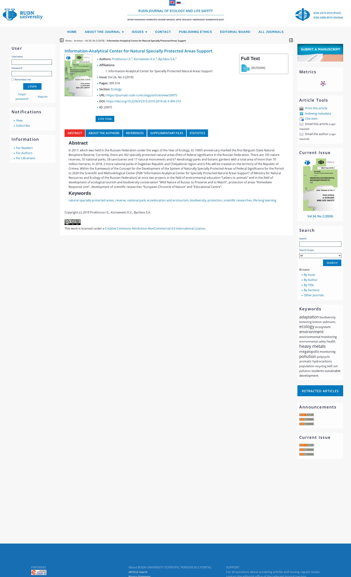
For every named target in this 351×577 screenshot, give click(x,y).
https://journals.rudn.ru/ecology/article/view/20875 (141, 95)
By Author (311, 280)
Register (43, 96)
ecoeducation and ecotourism (167, 200)
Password (17, 68)
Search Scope (306, 250)
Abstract (74, 133)
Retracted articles (320, 391)
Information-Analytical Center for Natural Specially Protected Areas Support (146, 40)
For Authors (24, 153)
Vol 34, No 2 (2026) (320, 216)
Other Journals (314, 295)
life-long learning (264, 200)
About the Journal (102, 31)
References (135, 133)
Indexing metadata (318, 113)
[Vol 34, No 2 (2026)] (320, 210)
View (19, 120)
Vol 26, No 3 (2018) (94, 40)
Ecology (116, 89)
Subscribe (23, 126)
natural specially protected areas (91, 200)
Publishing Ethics (195, 31)
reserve (120, 200)
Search (303, 238)
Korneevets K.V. (145, 59)
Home (72, 31)
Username (17, 56)
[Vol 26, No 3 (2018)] (78, 95)
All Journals (271, 31)
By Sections (312, 290)
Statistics (197, 133)
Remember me (23, 79)
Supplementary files (166, 133)
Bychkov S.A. (166, 59)
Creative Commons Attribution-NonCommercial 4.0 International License (155, 228)
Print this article (316, 108)
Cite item (311, 119)
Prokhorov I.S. (121, 59)
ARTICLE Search (138, 572)
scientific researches (238, 200)
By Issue (309, 275)
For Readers (24, 148)
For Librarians (25, 158)
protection (214, 200)
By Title (309, 285)
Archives (78, 40)
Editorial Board (235, 31)
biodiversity (198, 200)
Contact (163, 31)
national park (136, 200)
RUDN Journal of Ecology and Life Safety (175, 15)
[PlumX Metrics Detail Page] (323, 83)
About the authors (104, 133)
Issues (138, 31)
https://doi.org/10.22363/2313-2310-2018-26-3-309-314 (143, 101)
